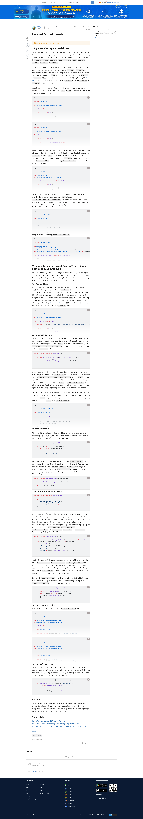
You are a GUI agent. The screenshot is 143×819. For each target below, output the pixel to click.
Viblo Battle (70, 803)
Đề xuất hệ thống (44, 793)
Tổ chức (42, 784)
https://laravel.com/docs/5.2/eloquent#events (48, 721)
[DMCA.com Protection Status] (112, 814)
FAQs (93, 814)
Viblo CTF (70, 791)
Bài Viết (37, 2)
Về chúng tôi (76, 814)
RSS (98, 814)
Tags (41, 787)
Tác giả (42, 790)
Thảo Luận (52, 2)
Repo (34, 731)
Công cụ (28, 796)
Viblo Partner (71, 800)
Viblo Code (70, 788)
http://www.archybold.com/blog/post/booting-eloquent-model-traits (56, 724)
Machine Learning (44, 796)
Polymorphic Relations (58, 303)
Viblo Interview (71, 806)
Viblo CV (70, 794)
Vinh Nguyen (40, 27)
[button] (101, 2)
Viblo (69, 785)
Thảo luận (28, 793)
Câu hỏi (27, 787)
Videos (27, 790)
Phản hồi (82, 814)
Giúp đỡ (89, 814)
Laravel (39, 735)
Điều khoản (104, 814)
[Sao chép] (88, 97)
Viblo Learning (71, 797)
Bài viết (27, 784)
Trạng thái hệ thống (31, 799)
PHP (34, 735)
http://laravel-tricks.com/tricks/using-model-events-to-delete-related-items (59, 726)
